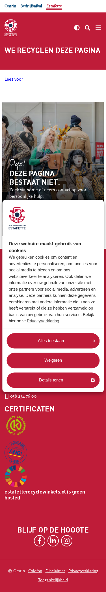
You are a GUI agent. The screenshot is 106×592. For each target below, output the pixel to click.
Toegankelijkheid (53, 580)
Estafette (54, 6)
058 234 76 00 (23, 396)
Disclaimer (55, 571)
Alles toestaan (51, 340)
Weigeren (53, 360)
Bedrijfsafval (31, 6)
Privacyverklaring (43, 321)
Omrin (10, 6)
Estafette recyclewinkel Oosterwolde (39, 92)
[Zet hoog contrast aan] (77, 28)
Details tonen (51, 379)
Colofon (35, 571)
